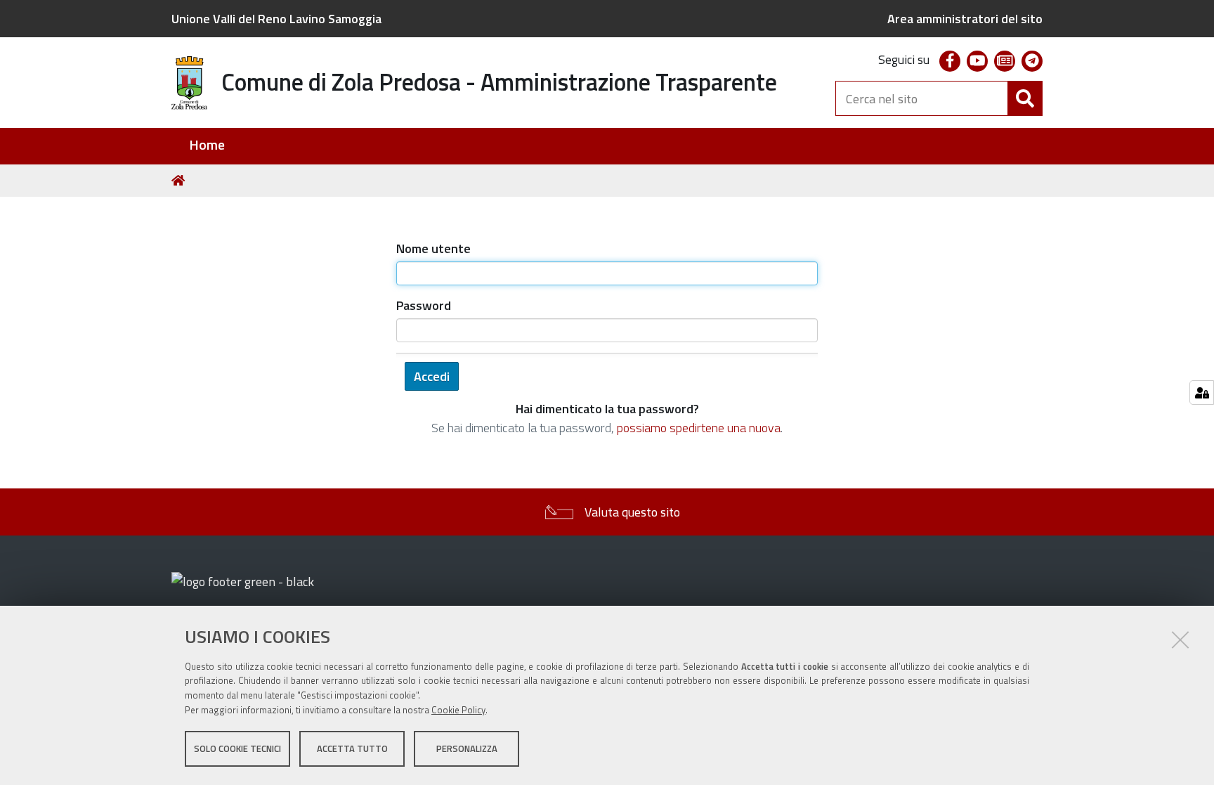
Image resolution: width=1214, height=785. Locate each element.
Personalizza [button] (466, 748)
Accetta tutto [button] (352, 748)
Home (207, 145)
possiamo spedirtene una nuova (699, 427)
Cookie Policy (458, 710)
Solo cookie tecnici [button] (237, 748)
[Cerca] (1025, 98)
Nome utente (433, 248)
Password (423, 305)
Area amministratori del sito (965, 18)
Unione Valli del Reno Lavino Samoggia (276, 18)
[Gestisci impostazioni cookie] (1201, 392)
